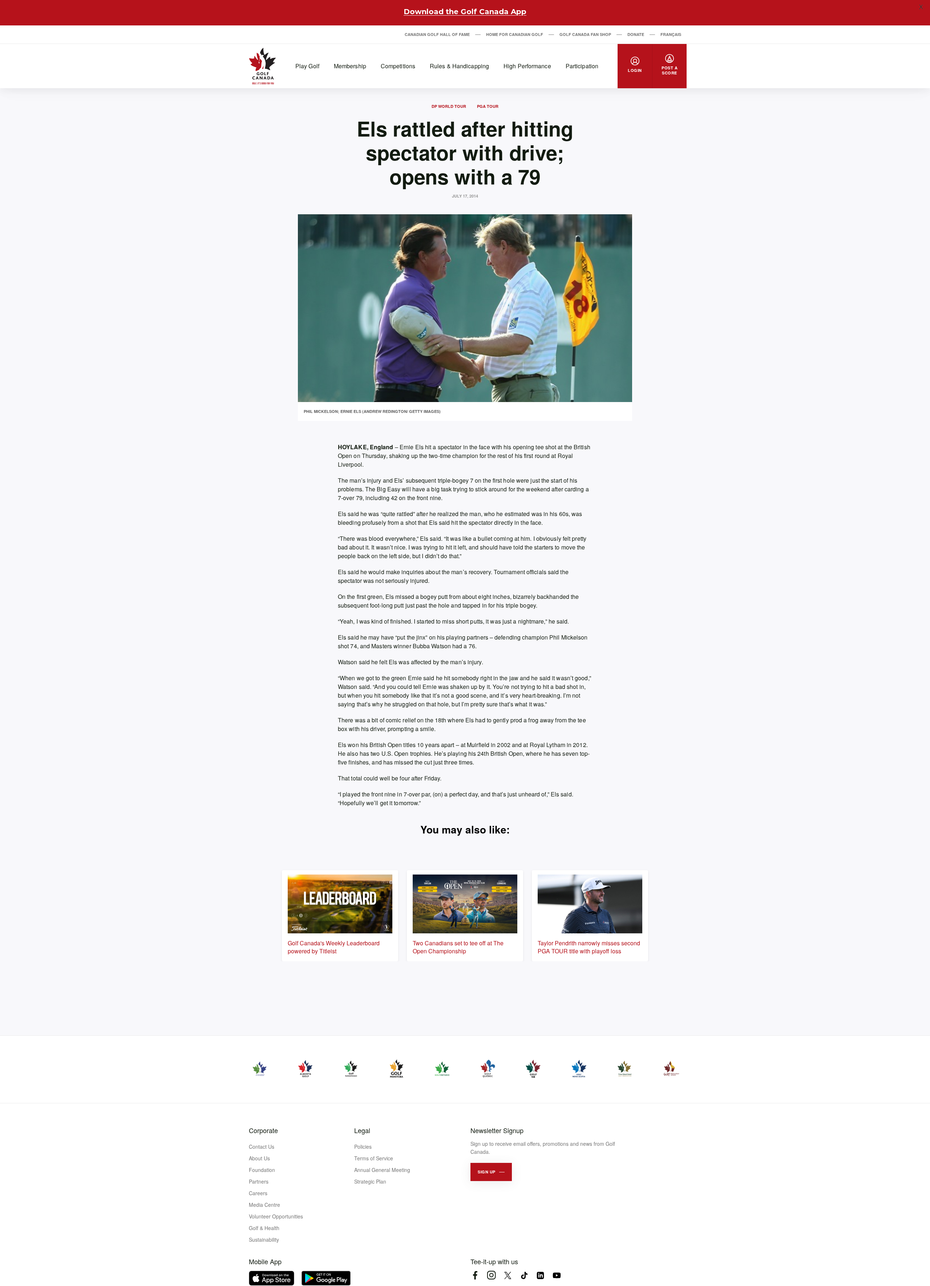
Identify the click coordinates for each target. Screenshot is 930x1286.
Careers (258, 1193)
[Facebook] (475, 1275)
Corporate (263, 1130)
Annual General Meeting (382, 1169)
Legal (362, 1130)
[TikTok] (524, 1275)
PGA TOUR (487, 106)
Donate (635, 34)
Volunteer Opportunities (276, 1216)
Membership (350, 66)
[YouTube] (556, 1275)
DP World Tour (449, 106)
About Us (259, 1158)
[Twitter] (507, 1275)
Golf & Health (264, 1228)
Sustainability (264, 1239)
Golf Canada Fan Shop (585, 34)
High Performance (527, 66)
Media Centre (264, 1204)
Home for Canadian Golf (514, 34)
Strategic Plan (370, 1181)
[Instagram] (491, 1275)
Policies (363, 1146)
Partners (258, 1181)
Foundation (262, 1169)
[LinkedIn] (540, 1275)
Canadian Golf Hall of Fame (437, 34)
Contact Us (261, 1146)
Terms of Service (373, 1158)
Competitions (398, 66)
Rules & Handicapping (459, 66)
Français (670, 34)
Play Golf (307, 66)
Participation (582, 66)
